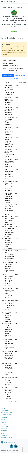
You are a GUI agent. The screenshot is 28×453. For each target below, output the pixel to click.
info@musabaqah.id (9, 442)
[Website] (16, 446)
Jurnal (4, 7)
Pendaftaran (10, 7)
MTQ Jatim (5, 426)
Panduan (4, 428)
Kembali (11, 402)
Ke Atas (17, 402)
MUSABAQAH (8, 1)
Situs (2, 433)
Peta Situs (5, 435)
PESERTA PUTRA (20, 75)
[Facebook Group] (12, 446)
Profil (3, 419)
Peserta (4, 430)
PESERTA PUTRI (14, 78)
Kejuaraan (20, 7)
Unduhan (4, 422)
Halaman (4, 417)
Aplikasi (4, 424)
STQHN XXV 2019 (7, 414)
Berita (3, 408)
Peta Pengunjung (7, 437)
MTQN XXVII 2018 (7, 412)
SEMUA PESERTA (8, 75)
